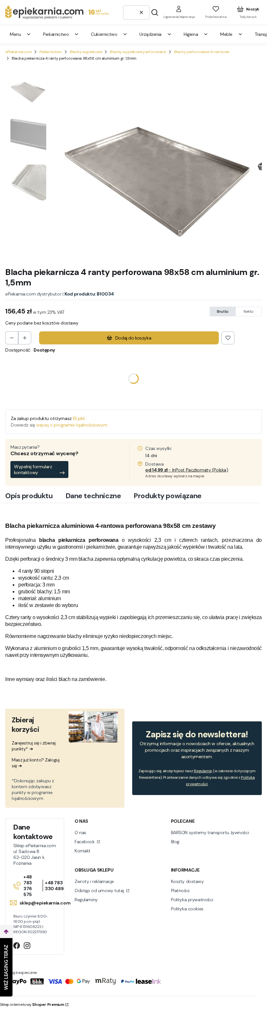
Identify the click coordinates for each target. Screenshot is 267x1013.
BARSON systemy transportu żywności (210, 832)
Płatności (180, 890)
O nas (80, 832)
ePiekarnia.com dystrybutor (33, 294)
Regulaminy (86, 900)
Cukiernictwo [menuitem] (104, 34)
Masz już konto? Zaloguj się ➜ (35, 763)
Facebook (85, 842)
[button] (155, 12)
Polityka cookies (187, 909)
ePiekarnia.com (18, 51)
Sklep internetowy (32, 1004)
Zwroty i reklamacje (94, 881)
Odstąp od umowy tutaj (100, 890)
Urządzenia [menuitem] (150, 34)
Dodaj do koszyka (133, 338)
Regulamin (203, 771)
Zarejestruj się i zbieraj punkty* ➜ (34, 746)
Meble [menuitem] (226, 34)
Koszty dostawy (187, 881)
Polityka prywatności (192, 900)
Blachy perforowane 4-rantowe (201, 51)
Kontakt (83, 851)
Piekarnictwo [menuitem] (56, 34)
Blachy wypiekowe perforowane (138, 51)
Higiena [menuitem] (191, 34)
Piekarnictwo (50, 51)
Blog (175, 842)
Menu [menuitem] (15, 34)
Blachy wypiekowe (86, 51)
